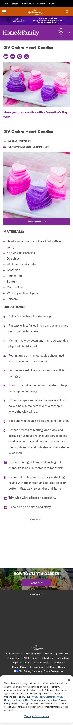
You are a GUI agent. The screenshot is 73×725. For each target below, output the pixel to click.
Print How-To (37, 222)
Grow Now (36, 583)
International (63, 658)
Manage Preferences (36, 716)
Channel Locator (42, 663)
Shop (5, 4)
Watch (15, 4)
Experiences (28, 4)
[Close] (69, 680)
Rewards (41, 4)
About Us (63, 654)
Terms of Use (36, 667)
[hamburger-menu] (4, 12)
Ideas (51, 4)
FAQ (24, 658)
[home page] (35, 12)
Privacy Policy (19, 667)
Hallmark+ (50, 654)
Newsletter (59, 663)
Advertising (47, 658)
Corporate (17, 663)
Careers (34, 658)
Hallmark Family (33, 654)
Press (28, 663)
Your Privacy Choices (29, 671)
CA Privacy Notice (56, 667)
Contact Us (13, 658)
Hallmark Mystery (13, 654)
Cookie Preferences (53, 671)
